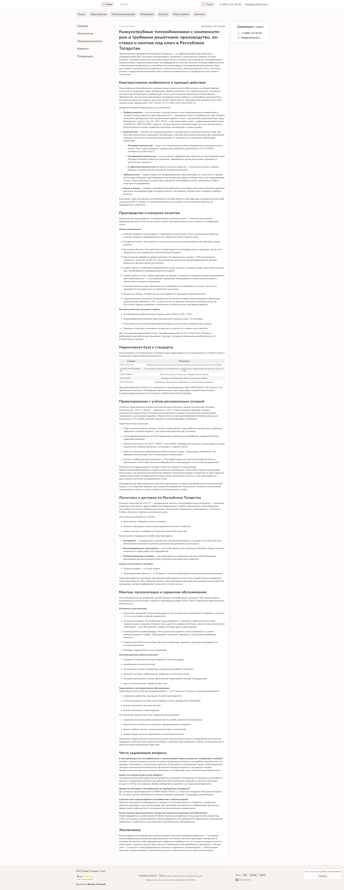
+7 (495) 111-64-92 (230, 4)
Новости (83, 49)
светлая (253, 875)
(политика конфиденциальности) (191, 876)
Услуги (81, 14)
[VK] (243, 880)
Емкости (163, 14)
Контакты (200, 14)
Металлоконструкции (123, 14)
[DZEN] (263, 880)
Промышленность (89, 41)
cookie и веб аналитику (330, 871)
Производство (98, 14)
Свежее (82, 26)
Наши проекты (181, 14)
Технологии (85, 33)
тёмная (262, 875)
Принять (323, 876)
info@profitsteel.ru (256, 4)
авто (245, 875)
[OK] (255, 880)
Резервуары (147, 14)
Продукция (85, 56)
